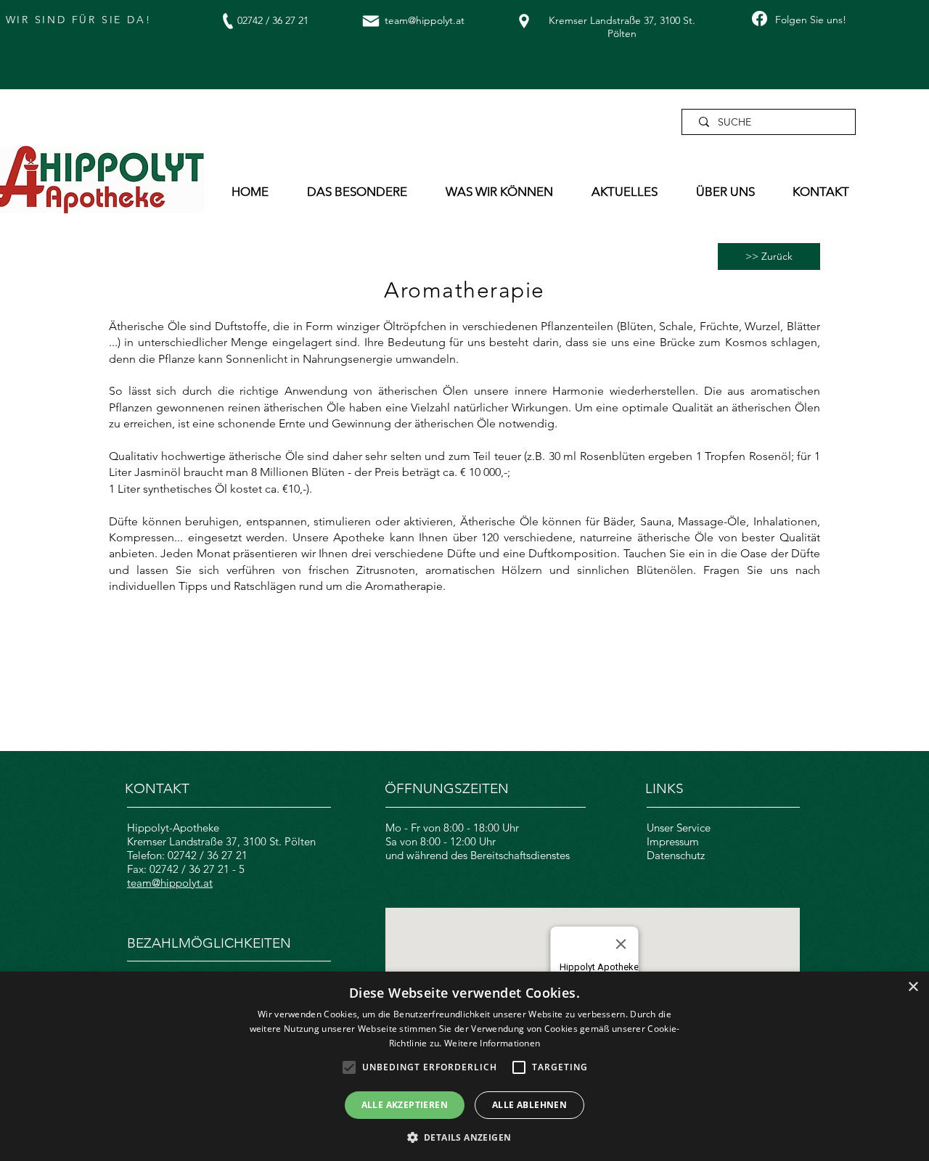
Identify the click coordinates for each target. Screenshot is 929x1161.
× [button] (912, 987)
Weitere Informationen (492, 1043)
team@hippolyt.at (424, 20)
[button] (365, 191)
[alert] (464, 1066)
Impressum (673, 841)
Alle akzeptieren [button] (404, 1105)
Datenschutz (676, 855)
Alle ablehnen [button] (529, 1105)
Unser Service (679, 827)
